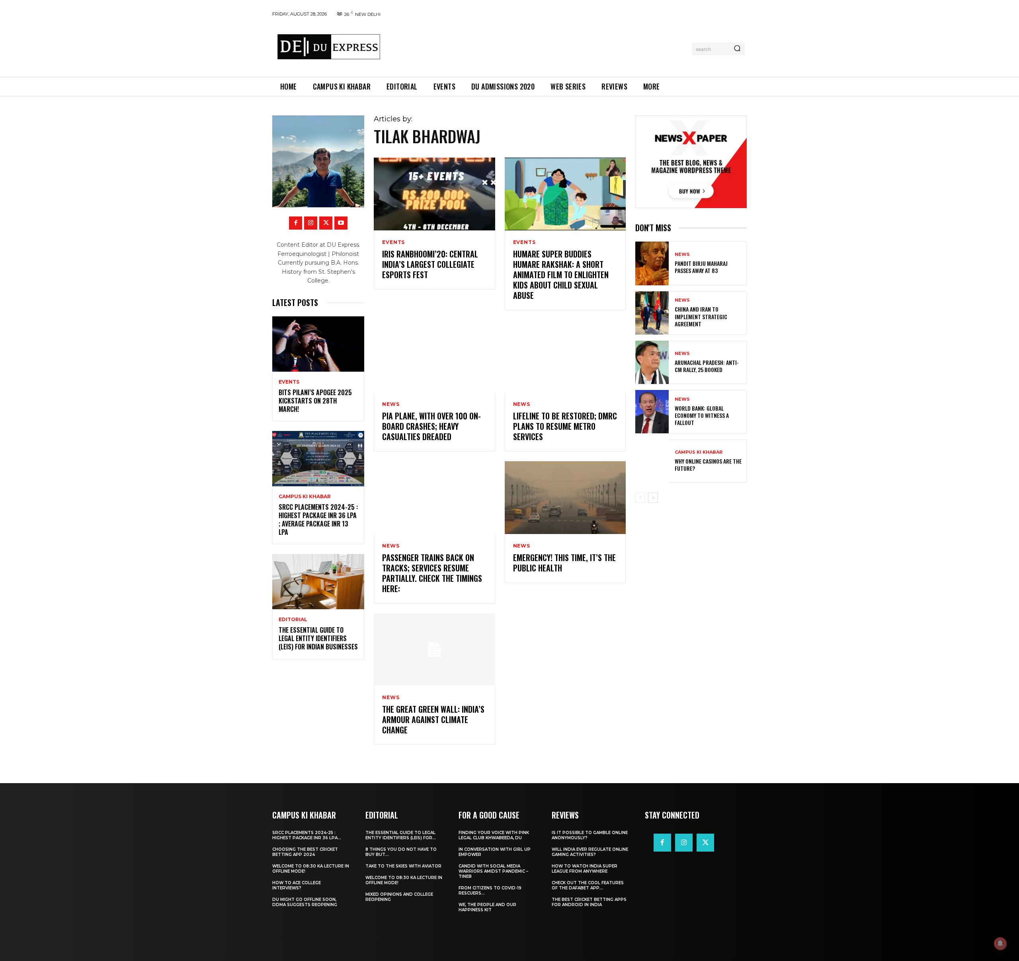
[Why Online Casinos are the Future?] (652, 461)
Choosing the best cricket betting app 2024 (305, 852)
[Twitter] (325, 223)
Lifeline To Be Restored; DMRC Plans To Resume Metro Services (565, 426)
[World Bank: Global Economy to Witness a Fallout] (652, 411)
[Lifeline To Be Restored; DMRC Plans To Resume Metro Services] (565, 356)
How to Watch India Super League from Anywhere (584, 869)
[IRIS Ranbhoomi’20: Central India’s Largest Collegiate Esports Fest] (434, 194)
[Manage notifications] (1000, 943)
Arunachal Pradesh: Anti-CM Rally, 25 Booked (707, 366)
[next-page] (653, 498)
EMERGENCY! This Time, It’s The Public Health (564, 563)
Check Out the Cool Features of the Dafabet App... (588, 885)
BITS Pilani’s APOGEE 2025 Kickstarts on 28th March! (315, 401)
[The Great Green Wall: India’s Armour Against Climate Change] (434, 649)
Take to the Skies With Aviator (403, 866)
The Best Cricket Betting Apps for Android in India (589, 902)
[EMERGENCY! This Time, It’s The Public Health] (565, 497)
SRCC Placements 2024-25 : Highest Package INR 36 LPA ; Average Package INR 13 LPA (318, 519)
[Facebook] (295, 223)
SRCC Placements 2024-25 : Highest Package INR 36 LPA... (306, 835)
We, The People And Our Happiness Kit (487, 907)
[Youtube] (340, 223)
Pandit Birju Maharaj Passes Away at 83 (701, 267)
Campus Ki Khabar (305, 496)
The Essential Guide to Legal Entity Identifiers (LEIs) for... (400, 835)
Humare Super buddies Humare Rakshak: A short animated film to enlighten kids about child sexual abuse (561, 274)
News (390, 404)
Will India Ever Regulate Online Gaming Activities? (590, 852)
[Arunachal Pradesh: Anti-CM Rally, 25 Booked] (652, 362)
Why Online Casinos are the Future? (708, 464)
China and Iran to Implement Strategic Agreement (701, 316)
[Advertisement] (538, 47)
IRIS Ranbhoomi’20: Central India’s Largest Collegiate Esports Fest (430, 264)
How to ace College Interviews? (296, 885)
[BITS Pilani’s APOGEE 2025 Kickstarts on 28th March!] (318, 344)
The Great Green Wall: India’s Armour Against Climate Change (433, 719)
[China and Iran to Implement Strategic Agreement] (652, 313)
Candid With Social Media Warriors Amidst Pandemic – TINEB (493, 871)
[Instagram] (310, 223)
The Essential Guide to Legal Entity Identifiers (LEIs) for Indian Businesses (318, 638)
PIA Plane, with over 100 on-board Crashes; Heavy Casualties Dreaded (431, 426)
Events (289, 382)
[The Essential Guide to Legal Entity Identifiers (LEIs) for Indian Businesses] (318, 581)
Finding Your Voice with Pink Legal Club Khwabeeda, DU (494, 835)
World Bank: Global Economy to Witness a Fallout (702, 415)
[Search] (737, 49)
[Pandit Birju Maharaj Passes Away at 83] (652, 263)
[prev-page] (640, 498)
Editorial (293, 619)
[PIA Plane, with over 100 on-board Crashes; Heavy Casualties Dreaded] (434, 356)
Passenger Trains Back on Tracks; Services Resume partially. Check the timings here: (432, 573)
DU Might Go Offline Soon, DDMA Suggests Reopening (304, 902)
